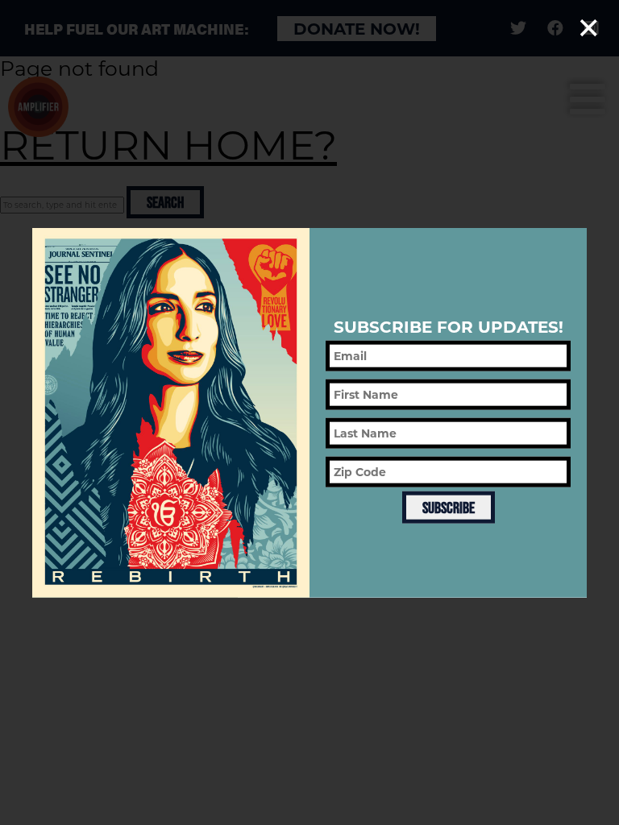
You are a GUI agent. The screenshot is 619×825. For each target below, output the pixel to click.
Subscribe (448, 507)
